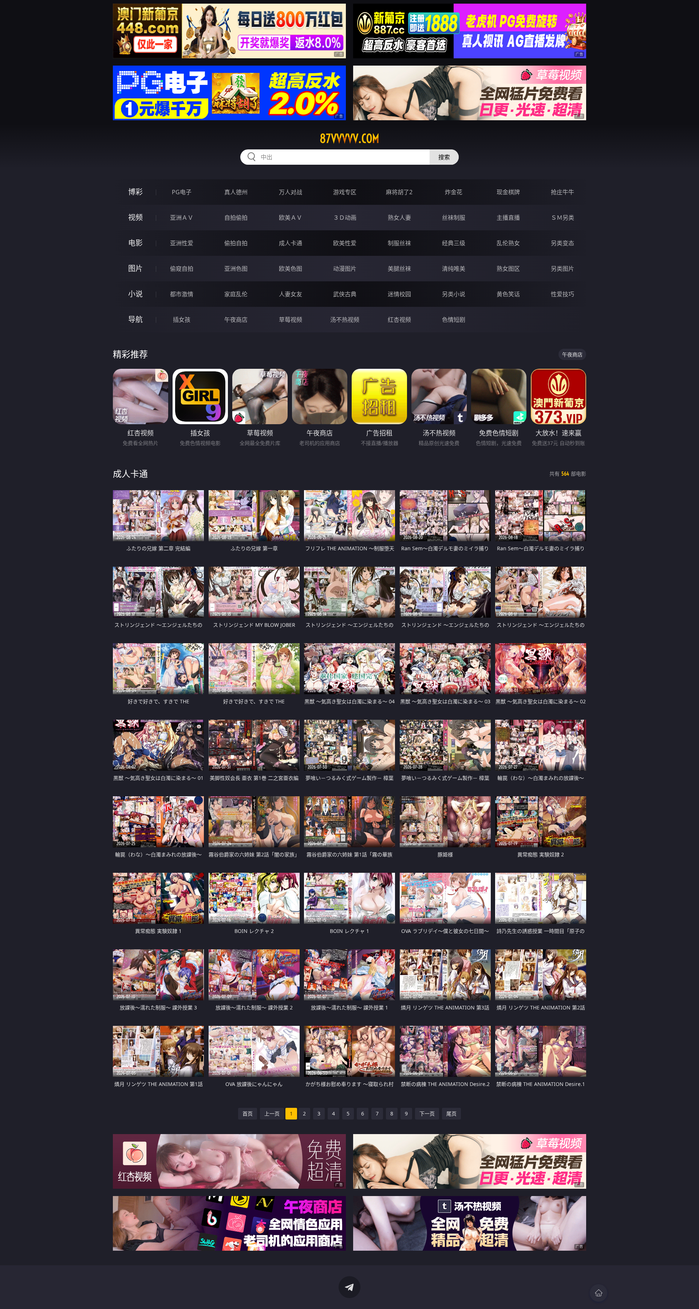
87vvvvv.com (349, 138)
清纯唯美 (453, 269)
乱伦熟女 (508, 243)
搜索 (444, 157)
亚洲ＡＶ (181, 218)
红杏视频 (399, 320)
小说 (135, 294)
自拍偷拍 (236, 218)
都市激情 (181, 294)
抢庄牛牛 (562, 192)
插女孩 (181, 320)
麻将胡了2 (399, 192)
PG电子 (181, 192)
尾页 (451, 1113)
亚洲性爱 (181, 243)
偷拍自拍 (236, 243)
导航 (135, 319)
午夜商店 (236, 320)
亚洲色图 (236, 269)
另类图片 (562, 269)
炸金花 (453, 192)
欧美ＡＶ (290, 218)
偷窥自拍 (181, 269)
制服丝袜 (399, 243)
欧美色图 (290, 269)
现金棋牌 (508, 192)
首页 (247, 1113)
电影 (135, 243)
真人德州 (236, 192)
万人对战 (290, 192)
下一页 (427, 1113)
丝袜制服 (453, 218)
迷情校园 (399, 294)
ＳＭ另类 (562, 218)
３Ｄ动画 (344, 218)
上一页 (272, 1113)
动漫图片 (344, 269)
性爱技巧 (562, 294)
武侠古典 (344, 294)
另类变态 (562, 243)
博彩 (135, 192)
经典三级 (453, 243)
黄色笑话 (508, 294)
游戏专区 (344, 192)
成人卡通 (290, 243)
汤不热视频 (344, 320)
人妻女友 (290, 294)
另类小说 (453, 294)
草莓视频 (290, 320)
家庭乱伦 (236, 294)
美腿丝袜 (399, 269)
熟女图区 (508, 269)
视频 (135, 217)
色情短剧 (453, 320)
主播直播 (508, 218)
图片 (135, 268)
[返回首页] (598, 1293)
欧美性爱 (344, 243)
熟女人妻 (399, 218)
